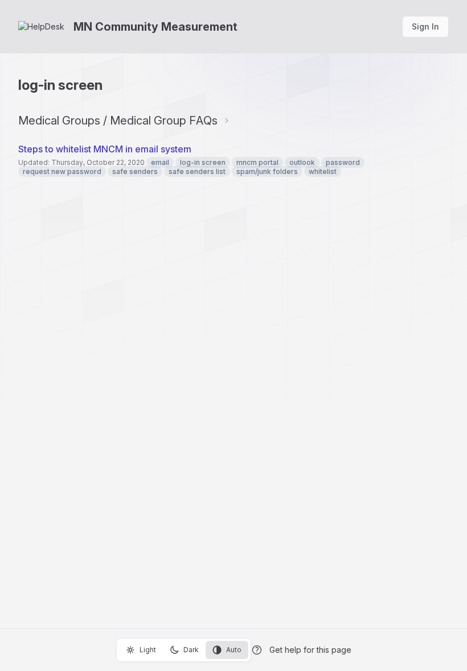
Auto (233, 649)
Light (148, 649)
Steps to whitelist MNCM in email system (104, 149)
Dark (191, 649)
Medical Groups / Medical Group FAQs (118, 120)
